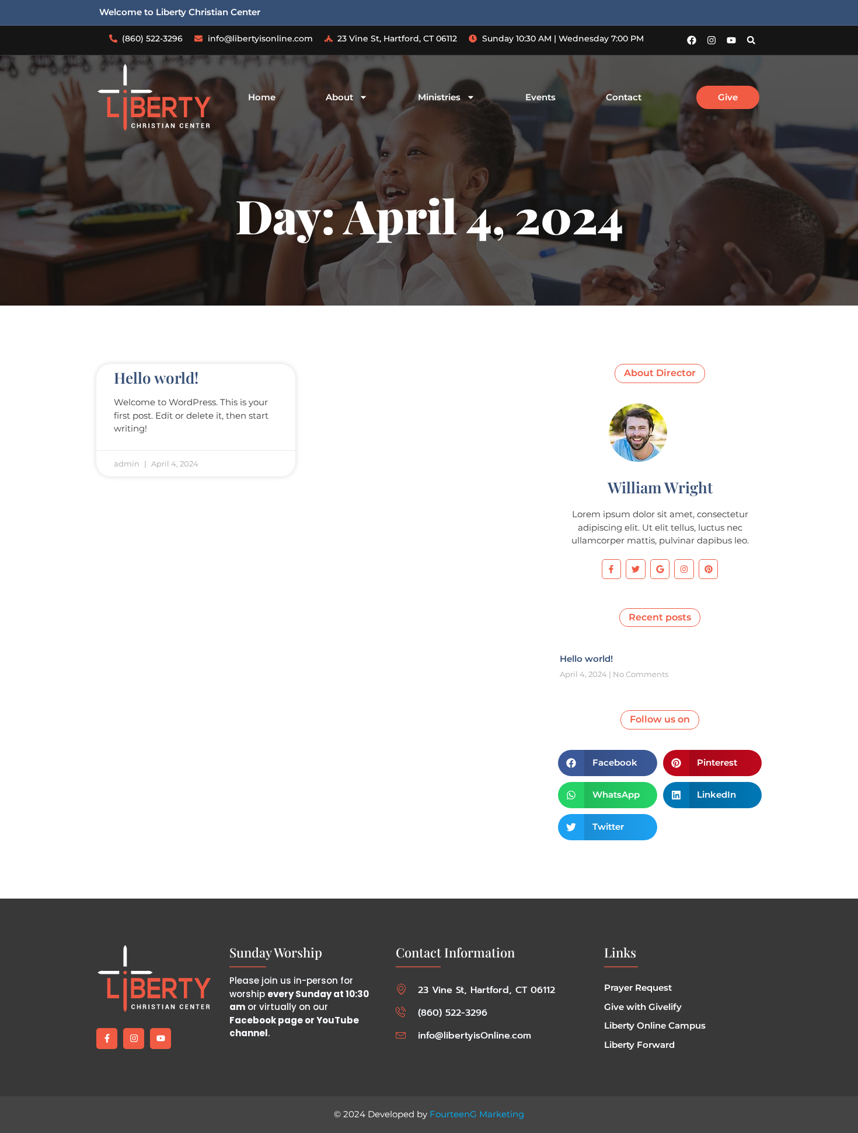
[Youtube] (731, 40)
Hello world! (156, 377)
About (339, 98)
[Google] (660, 569)
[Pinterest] (709, 569)
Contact (623, 98)
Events (540, 98)
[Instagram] (711, 40)
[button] (751, 40)
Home (261, 98)
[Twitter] (636, 569)
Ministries (439, 98)
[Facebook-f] (612, 569)
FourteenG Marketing (477, 1114)
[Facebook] (691, 40)
